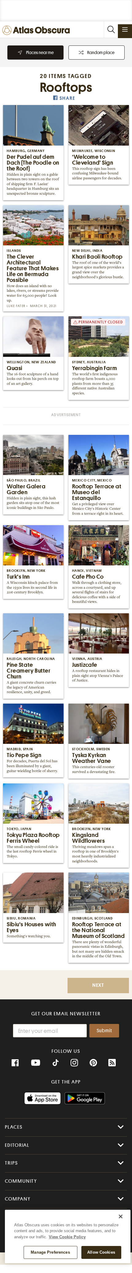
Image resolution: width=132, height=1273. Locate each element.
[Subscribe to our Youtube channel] (35, 1063)
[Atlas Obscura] (37, 30)
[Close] (120, 1216)
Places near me (40, 52)
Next (98, 985)
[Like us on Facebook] (15, 1063)
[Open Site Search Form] (111, 29)
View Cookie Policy (67, 1237)
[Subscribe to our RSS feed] (112, 1063)
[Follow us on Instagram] (74, 1063)
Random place (101, 52)
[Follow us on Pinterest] (93, 1063)
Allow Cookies (101, 1252)
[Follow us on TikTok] (55, 1063)
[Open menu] (125, 29)
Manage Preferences (50, 1252)
